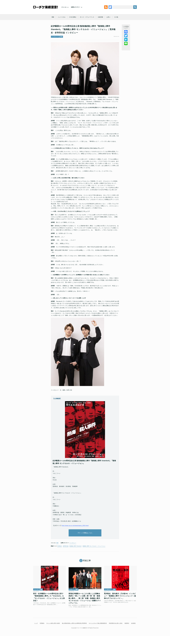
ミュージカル (62, 17)
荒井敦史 (59, 546)
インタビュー (55, 36)
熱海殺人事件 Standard (76, 546)
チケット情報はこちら (85, 533)
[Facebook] (126, 31)
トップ (36, 623)
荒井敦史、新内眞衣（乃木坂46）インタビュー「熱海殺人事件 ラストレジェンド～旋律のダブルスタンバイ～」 (120, 596)
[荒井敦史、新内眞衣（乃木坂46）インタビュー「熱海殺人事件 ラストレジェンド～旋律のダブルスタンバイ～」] (120, 578)
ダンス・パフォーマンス (87, 17)
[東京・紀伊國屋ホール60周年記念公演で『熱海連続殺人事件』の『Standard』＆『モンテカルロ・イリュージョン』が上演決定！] (49, 578)
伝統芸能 (100, 17)
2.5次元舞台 (72, 17)
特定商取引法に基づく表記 (115, 623)
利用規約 (42, 623)
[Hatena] (126, 39)
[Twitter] (126, 35)
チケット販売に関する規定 (53, 623)
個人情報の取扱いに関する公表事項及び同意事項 (74, 623)
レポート (71, 589)
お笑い (108, 17)
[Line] (126, 43)
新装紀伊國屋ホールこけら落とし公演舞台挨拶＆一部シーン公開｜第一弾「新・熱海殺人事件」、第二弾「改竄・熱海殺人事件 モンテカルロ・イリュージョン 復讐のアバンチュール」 (85, 598)
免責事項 (127, 623)
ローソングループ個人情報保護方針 (98, 623)
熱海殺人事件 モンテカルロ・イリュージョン (94, 546)
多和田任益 (66, 546)
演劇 (53, 17)
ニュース (36, 589)
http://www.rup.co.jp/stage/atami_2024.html (75, 525)
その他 (116, 17)
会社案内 (133, 623)
